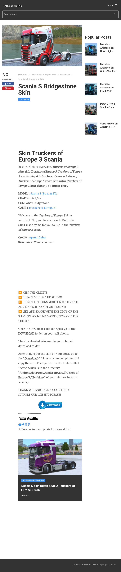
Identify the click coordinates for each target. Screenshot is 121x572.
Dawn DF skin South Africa (107, 105)
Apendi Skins (37, 237)
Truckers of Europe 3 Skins (85, 564)
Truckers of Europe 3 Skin (43, 74)
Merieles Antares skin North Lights (107, 48)
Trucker (25, 496)
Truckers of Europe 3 (42, 207)
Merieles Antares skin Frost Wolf (107, 88)
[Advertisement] (50, 128)
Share (8, 83)
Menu (110, 5)
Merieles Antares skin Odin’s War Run (108, 68)
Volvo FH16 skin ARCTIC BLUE (109, 125)
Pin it (9, 88)
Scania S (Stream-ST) (43, 193)
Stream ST (65, 74)
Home (24, 74)
